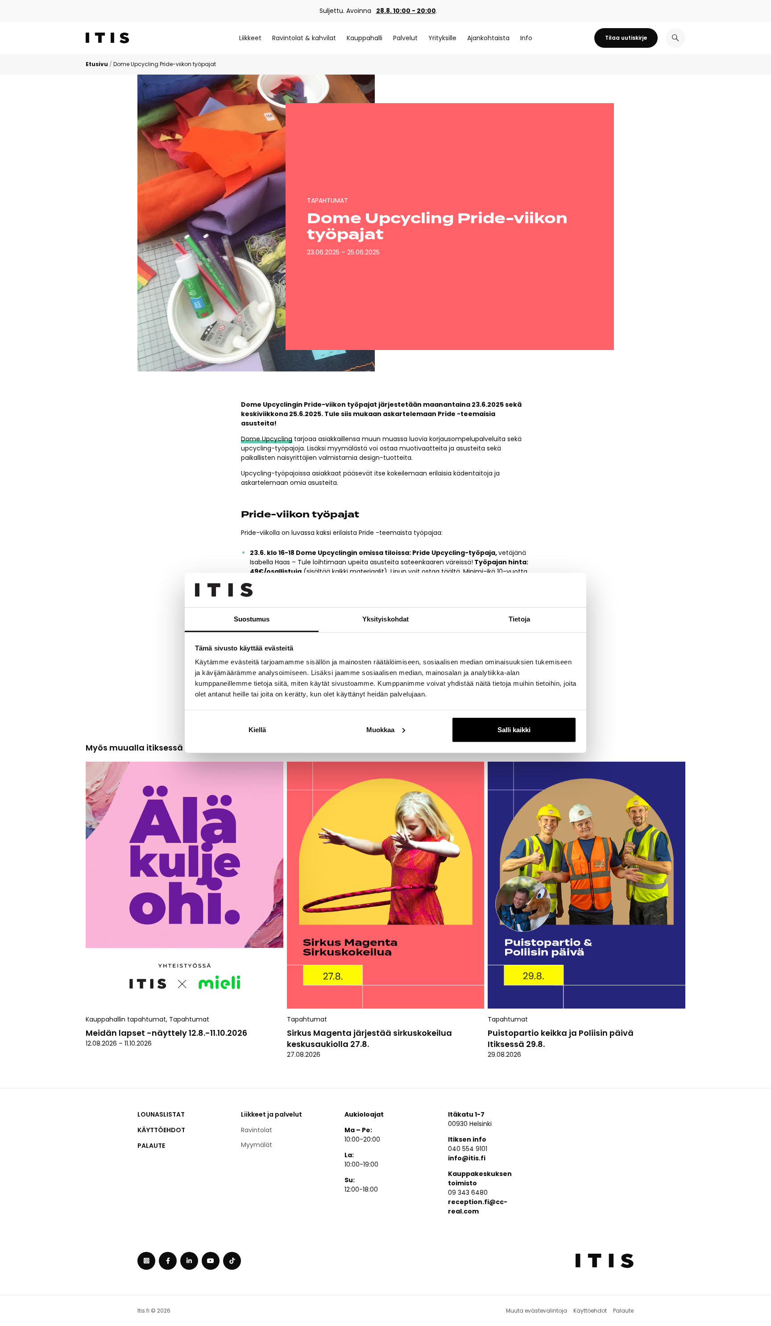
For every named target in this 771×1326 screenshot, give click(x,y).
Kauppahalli (364, 37)
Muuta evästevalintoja (536, 1310)
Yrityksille (442, 37)
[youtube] (211, 1261)
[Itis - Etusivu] (107, 38)
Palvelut (405, 37)
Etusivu (97, 64)
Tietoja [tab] (519, 619)
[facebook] (168, 1261)
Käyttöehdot (161, 1130)
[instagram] (146, 1261)
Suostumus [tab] (252, 619)
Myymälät (256, 1144)
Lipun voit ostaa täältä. (425, 571)
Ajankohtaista (488, 37)
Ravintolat (256, 1130)
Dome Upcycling (266, 438)
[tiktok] (232, 1261)
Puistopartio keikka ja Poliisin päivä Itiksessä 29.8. (561, 1038)
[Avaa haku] (675, 38)
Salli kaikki (514, 730)
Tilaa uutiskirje (626, 38)
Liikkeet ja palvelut (271, 1114)
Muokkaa (380, 730)
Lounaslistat (161, 1114)
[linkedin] (189, 1261)
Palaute (151, 1145)
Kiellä (257, 730)
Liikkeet (250, 37)
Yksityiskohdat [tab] (385, 619)
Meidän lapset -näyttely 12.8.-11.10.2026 (167, 1032)
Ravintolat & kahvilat (304, 37)
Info (526, 37)
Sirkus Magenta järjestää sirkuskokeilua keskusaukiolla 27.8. (369, 1038)
